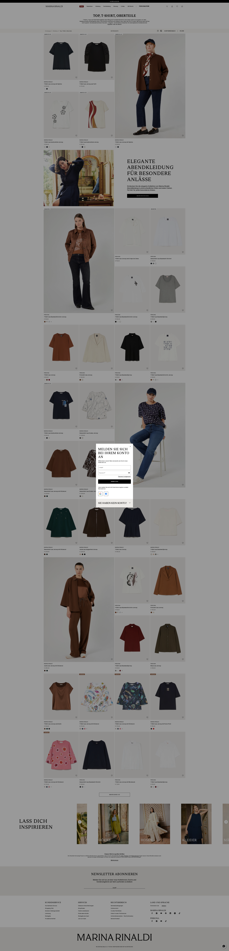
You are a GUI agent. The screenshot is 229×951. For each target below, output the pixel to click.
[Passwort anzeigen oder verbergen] (129, 473)
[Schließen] (130, 447)
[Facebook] (106, 494)
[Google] (100, 494)
